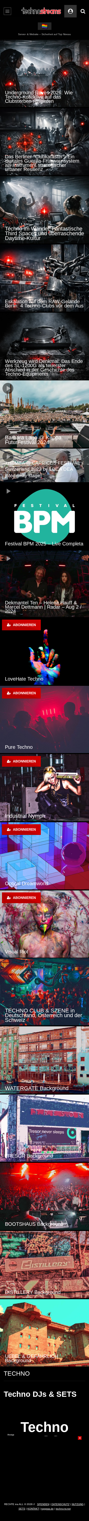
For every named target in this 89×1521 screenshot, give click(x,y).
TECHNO (17, 1373)
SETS (22, 1508)
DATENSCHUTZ (60, 1504)
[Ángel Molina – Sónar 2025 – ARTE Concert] (44, 414)
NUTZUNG (78, 1504)
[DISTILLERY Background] (44, 1264)
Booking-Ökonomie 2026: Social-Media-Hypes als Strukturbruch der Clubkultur (44, 233)
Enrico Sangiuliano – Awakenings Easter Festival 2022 (41, 609)
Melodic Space (24, 951)
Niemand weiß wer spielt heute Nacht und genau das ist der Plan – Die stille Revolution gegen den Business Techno (43, 367)
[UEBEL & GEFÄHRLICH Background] (44, 1332)
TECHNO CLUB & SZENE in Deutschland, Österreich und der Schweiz (43, 1015)
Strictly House (24, 816)
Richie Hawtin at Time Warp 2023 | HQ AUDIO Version (43, 541)
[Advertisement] (44, 1467)
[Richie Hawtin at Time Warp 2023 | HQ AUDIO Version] (44, 516)
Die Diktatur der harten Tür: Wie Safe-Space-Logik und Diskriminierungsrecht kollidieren (40, 97)
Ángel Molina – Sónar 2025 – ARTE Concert (39, 439)
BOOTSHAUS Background (34, 1224)
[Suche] (83, 11)
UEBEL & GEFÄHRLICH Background (31, 1358)
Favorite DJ (20, 679)
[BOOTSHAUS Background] (44, 1196)
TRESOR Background (29, 1156)
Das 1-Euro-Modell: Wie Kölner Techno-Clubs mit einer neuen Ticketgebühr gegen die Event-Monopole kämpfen (39, 299)
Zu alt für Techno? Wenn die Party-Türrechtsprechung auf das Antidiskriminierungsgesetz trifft (43, 165)
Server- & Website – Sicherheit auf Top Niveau (44, 34)
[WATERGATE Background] (44, 1060)
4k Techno (19, 883)
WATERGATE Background (36, 1088)
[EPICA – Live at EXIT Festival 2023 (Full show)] (44, 465)
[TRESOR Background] (44, 1128)
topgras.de (47, 1508)
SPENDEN (43, 1504)
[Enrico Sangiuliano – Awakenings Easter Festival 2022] (44, 584)
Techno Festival (25, 747)
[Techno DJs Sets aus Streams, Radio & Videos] (41, 11)
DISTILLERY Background (33, 1292)
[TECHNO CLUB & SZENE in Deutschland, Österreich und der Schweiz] (44, 991)
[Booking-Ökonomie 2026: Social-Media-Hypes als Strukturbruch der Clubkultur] (44, 209)
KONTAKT (33, 1508)
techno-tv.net (63, 1508)
